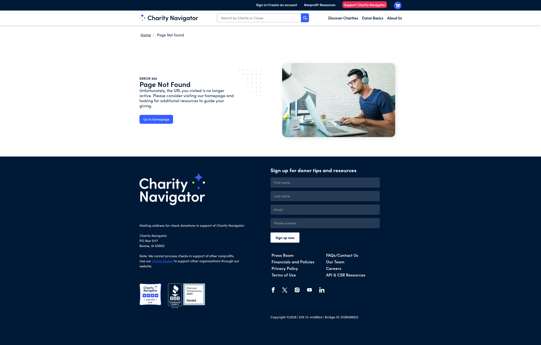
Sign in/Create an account (276, 4)
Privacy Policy (285, 268)
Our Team (335, 261)
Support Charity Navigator (364, 4)
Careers (333, 268)
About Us (394, 18)
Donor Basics (372, 18)
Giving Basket (162, 261)
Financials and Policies (293, 261)
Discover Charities (343, 18)
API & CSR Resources (345, 275)
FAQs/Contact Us (342, 255)
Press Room (283, 255)
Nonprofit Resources (319, 4)
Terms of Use (284, 275)
